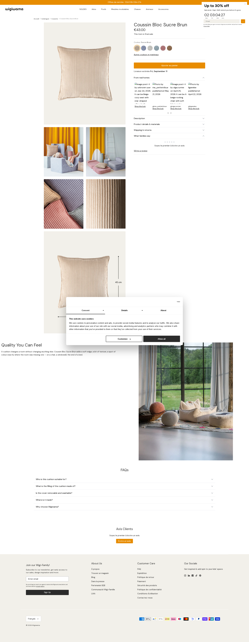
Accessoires (163, 9)
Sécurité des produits (147, 585)
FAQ (139, 569)
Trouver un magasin (100, 573)
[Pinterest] (200, 575)
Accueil (36, 19)
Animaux (149, 9)
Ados (94, 9)
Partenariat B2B (98, 585)
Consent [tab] (85, 310)
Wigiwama (36, 625)
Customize (122, 339)
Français (31, 618)
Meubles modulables (120, 9)
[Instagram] (185, 575)
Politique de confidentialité (149, 589)
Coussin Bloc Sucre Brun (69, 19)
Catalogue (45, 19)
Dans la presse (97, 581)
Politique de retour (145, 577)
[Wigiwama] (14, 9)
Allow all (161, 339)
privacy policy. (40, 586)
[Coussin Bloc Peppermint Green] (156, 48)
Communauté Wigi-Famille (103, 589)
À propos (95, 569)
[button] (143, 96)
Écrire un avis (124, 541)
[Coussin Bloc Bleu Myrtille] (143, 48)
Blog (93, 577)
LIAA (93, 593)
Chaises (137, 9)
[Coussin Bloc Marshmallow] (150, 48)
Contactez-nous (145, 597)
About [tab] (163, 310)
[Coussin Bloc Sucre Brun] (137, 48)
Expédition (142, 573)
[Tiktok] (196, 575)
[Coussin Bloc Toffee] (169, 48)
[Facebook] (193, 575)
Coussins (54, 19)
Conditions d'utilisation (147, 593)
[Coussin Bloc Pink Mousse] (163, 48)
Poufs (103, 9)
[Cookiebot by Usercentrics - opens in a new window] (168, 302)
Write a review (140, 150)
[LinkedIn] (189, 575)
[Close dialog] (245, 4)
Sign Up (47, 592)
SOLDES (83, 9)
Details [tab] (124, 310)
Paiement (141, 581)
